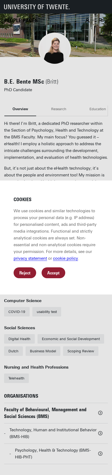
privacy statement (30, 258)
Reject (24, 273)
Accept (53, 273)
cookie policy (65, 258)
